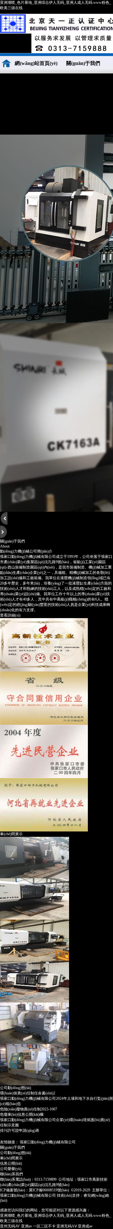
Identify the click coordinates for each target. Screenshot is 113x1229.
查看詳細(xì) (10, 615)
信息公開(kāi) (11, 1163)
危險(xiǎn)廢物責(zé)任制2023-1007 (28, 1109)
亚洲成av (85, 1226)
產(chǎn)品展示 (71, 83)
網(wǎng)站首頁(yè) (36, 63)
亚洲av (26, 1226)
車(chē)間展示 (23, 104)
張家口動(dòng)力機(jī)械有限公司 (48, 1142)
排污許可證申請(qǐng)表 (19, 1130)
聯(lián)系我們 (23, 124)
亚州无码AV (10, 1226)
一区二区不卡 (44, 1226)
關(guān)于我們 (83, 63)
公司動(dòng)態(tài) (71, 104)
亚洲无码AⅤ (66, 1226)
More (107, 1087)
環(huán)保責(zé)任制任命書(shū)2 (27, 1093)
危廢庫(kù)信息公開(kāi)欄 (21, 1114)
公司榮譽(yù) (23, 83)
